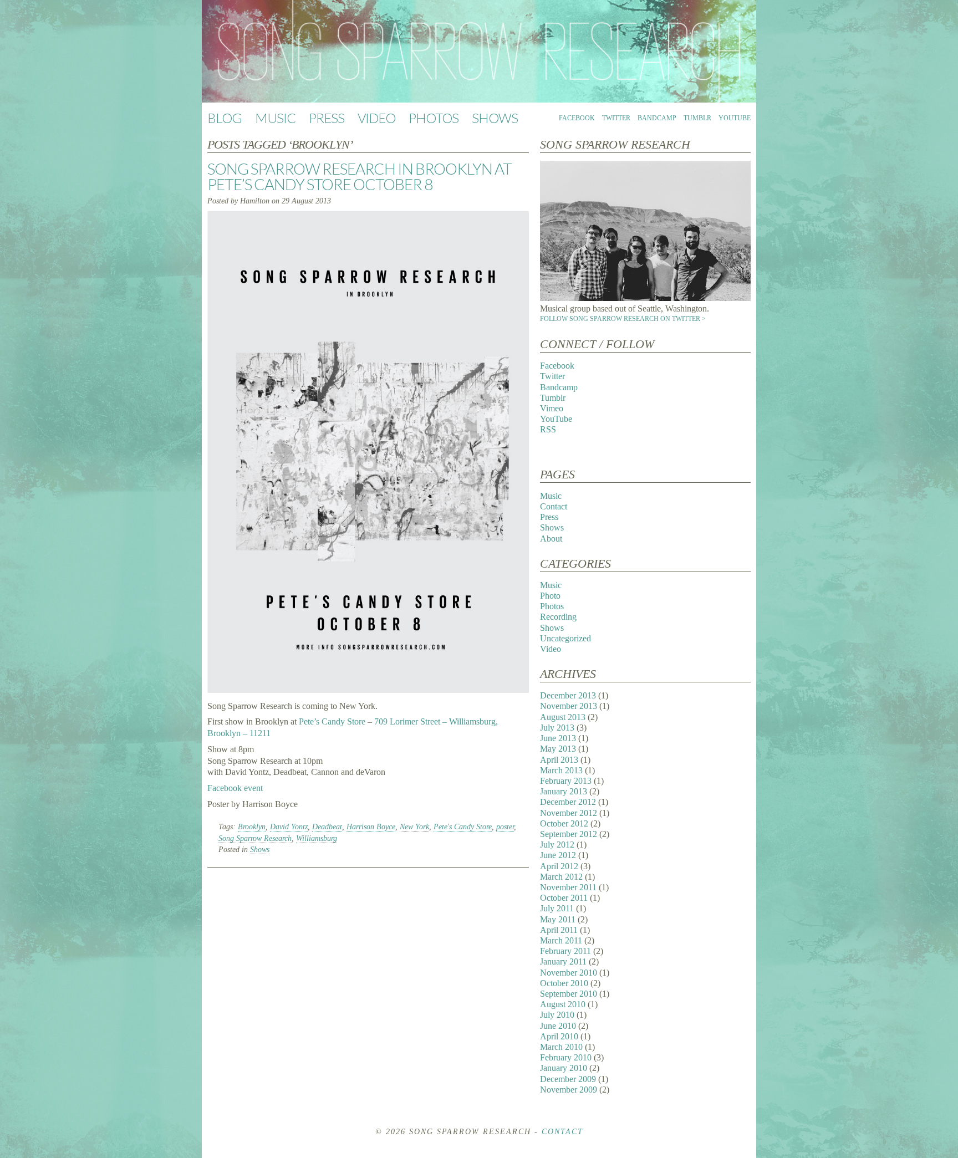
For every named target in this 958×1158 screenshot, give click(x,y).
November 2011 (568, 887)
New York (414, 827)
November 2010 (568, 972)
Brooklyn (252, 827)
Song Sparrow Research (255, 838)
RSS (548, 429)
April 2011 (559, 930)
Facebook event (235, 788)
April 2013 (559, 759)
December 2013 (568, 695)
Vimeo (551, 408)
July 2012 (557, 844)
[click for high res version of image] (645, 298)
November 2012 (568, 813)
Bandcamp (657, 118)
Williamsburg (316, 838)
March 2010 (561, 1047)
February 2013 (566, 780)
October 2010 (564, 983)
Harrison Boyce (370, 827)
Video (376, 118)
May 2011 (557, 919)
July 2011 (557, 908)
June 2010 (558, 1026)
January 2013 (563, 791)
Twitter (616, 118)
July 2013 (557, 727)
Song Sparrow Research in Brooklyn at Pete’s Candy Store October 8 (359, 176)
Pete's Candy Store (463, 827)
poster (505, 827)
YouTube (734, 118)
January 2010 (563, 1068)
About (551, 538)
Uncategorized (565, 638)
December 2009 (568, 1079)
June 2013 (558, 738)
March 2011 (561, 940)
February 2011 (565, 951)
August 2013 (562, 717)
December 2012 (568, 802)
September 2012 (568, 834)
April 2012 (559, 866)
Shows (495, 118)
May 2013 (558, 748)
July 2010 (557, 1014)
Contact (553, 506)
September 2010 (568, 993)
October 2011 (564, 897)
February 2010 (566, 1057)
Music (275, 118)
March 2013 (561, 770)
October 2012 (564, 823)
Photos (433, 118)
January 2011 (563, 961)
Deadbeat (327, 827)
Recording (558, 616)
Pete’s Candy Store (332, 721)
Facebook (577, 118)
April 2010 (559, 1036)
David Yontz (289, 827)
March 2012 (561, 876)
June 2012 (558, 855)
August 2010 (562, 1004)
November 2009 (568, 1089)
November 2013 (568, 706)
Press (326, 118)
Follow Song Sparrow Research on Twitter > (623, 319)
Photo (550, 595)
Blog (224, 118)
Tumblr (697, 118)
